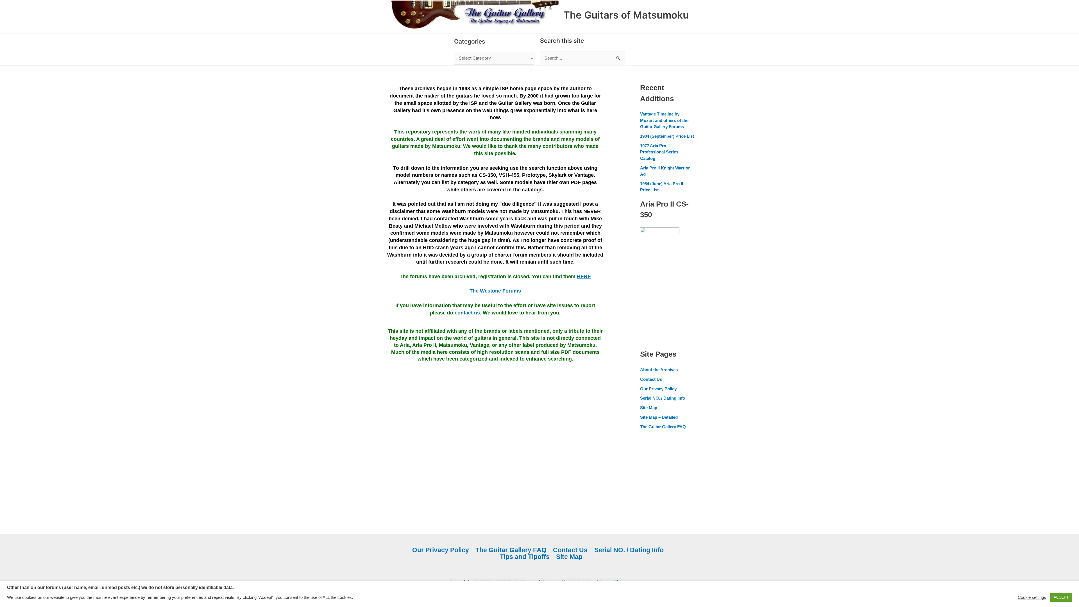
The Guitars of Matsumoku (626, 15)
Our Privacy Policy (658, 388)
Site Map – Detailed (659, 417)
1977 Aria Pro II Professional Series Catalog (659, 152)
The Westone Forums (495, 291)
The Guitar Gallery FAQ (663, 426)
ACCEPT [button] (1061, 597)
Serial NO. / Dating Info (662, 398)
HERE (584, 276)
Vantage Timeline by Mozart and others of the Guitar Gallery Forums (664, 120)
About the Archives (659, 369)
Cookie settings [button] (1032, 597)
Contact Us (651, 379)
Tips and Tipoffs (525, 556)
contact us (467, 313)
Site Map (648, 407)
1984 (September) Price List (667, 136)
